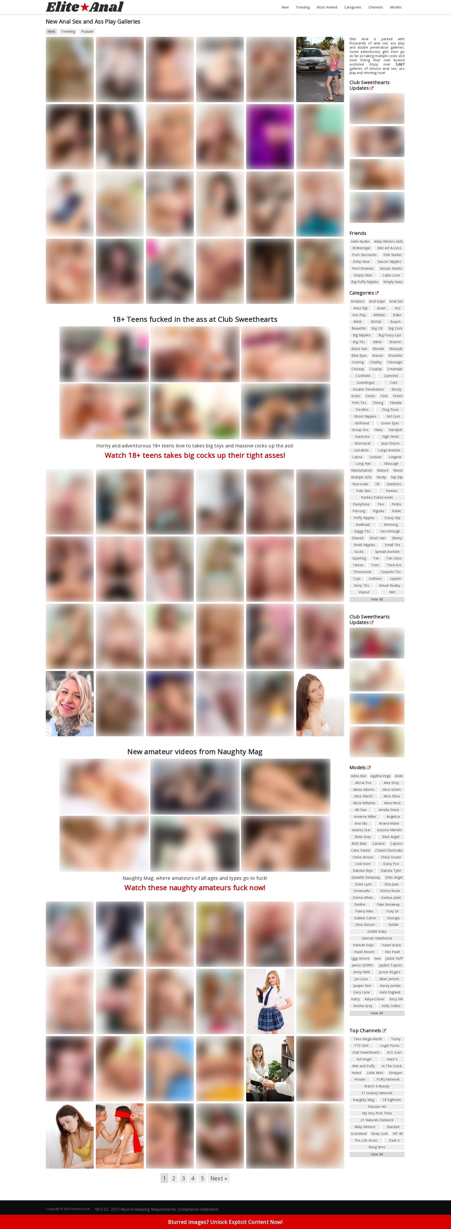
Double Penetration (368, 389)
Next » (218, 1178)
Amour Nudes (391, 268)
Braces (377, 355)
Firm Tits (359, 402)
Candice (379, 843)
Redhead (363, 524)
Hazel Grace (391, 945)
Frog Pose (390, 409)
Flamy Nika (364, 911)
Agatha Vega (380, 776)
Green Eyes (390, 423)
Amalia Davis (389, 809)
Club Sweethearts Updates (370, 85)
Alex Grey (391, 782)
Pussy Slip (392, 518)
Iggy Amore (360, 958)
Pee (381, 504)
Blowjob (396, 348)
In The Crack (392, 1066)
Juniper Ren (362, 985)
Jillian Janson (389, 979)
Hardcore (362, 436)
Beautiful (359, 328)
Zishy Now (361, 261)
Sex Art (257, 301)
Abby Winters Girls (388, 241)
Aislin (399, 776)
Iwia (377, 958)
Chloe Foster (391, 857)
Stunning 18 (111, 230)
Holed (231, 297)
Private (182, 960)
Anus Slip (361, 308)
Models (396, 7)
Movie (398, 470)
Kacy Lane (362, 992)
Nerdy (381, 477)
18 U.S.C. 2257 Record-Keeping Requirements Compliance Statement (156, 1209)
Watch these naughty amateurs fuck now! (194, 887)
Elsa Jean (392, 884)
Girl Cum (393, 416)
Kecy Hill (396, 999)
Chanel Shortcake (389, 850)
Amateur (358, 301)
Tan (376, 558)
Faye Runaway (388, 904)
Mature (383, 470)
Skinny (397, 538)
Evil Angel (283, 162)
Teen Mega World (65, 162)
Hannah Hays (363, 945)
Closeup (357, 369)
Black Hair (359, 348)
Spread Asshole (387, 551)
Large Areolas (389, 450)
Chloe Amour (363, 857)
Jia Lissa (361, 979)
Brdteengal (361, 248)
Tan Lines (394, 558)
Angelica (393, 816)
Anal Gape (377, 301)
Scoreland (310, 964)
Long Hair (363, 463)
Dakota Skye (363, 870)
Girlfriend (362, 423)
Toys (357, 578)
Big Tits (359, 342)
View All (377, 599)
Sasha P (180, 595)
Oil (377, 484)
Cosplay (375, 369)
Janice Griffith (362, 965)
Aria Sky (361, 823)
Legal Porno (111, 95)
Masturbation (362, 470)
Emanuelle (362, 890)
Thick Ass (393, 565)
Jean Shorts (390, 443)
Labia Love (391, 275)
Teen (375, 565)
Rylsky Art (234, 729)
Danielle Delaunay (365, 877)
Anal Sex (396, 301)
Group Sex (360, 429)
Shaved (357, 538)
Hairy (378, 429)
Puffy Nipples (364, 518)
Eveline (359, 904)
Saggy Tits (362, 531)
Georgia (393, 918)
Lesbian (375, 457)
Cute (393, 382)
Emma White (363, 897)
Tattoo (358, 565)
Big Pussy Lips (389, 335)
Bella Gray (363, 836)
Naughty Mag (262, 595)
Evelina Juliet (391, 897)
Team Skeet (111, 1166)
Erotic (356, 396)
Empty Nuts (363, 275)
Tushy (396, 1039)
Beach (395, 321)
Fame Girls (260, 95)
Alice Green (392, 789)
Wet (392, 592)
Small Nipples (364, 545)
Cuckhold (363, 375)
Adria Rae (358, 776)
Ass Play (359, 315)
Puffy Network (388, 1079)
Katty (355, 999)
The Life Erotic (366, 1140)
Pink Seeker (392, 254)
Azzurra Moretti (389, 830)
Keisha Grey (363, 1006)
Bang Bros (160, 230)
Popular (87, 31)
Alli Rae (360, 809)
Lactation (361, 450)
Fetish (398, 396)
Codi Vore (363, 863)
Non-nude (360, 484)
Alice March (363, 796)
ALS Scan (333, 162)
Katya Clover (375, 999)
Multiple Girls (361, 477)
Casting (358, 362)
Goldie (394, 924)
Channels (376, 7)
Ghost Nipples (365, 416)
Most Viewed (327, 7)
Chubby (375, 362)
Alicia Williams (364, 803)
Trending (303, 7)
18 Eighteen (391, 1099)
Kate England (390, 992)
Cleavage (395, 362)
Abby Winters (365, 1126)
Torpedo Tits (390, 572)
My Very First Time (377, 1113)
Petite (396, 504)
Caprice (396, 843)
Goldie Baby (376, 931)
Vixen (78, 95)
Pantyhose (361, 504)
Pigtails (378, 511)
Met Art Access (389, 248)
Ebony (396, 389)
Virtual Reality (389, 585)
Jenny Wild (362, 972)
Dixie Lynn (363, 884)
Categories (353, 7)
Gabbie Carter (365, 918)
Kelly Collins (391, 1006)
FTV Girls (83, 960)
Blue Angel (390, 836)
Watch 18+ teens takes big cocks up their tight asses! (195, 455)
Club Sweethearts (115, 662)
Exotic (370, 396)
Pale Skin (363, 490)
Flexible (396, 402)
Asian (381, 308)
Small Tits (392, 545)
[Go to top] (438, 1214)
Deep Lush (379, 1133)
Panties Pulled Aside (377, 497)
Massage (391, 463)
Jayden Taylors (390, 965)
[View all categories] (225, 1198)
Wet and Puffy (363, 1066)
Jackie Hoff (394, 958)
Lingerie (395, 457)
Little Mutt (375, 1072)
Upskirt (395, 578)
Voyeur (364, 592)
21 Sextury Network (377, 1093)
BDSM (376, 321)
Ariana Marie (389, 823)
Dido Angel (394, 877)
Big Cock (395, 328)
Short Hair (378, 538)
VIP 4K (331, 297)
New (285, 7)
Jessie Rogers (389, 972)
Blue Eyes (359, 355)
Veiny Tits (361, 585)
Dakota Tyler (391, 870)
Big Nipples (362, 335)
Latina (357, 457)
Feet (384, 396)
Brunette (395, 355)
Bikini (377, 342)
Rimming (391, 524)
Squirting (359, 558)
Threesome (362, 572)
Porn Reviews (363, 268)
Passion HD (377, 1106)
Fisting (378, 402)
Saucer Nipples (389, 261)
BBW (358, 321)
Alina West (392, 803)
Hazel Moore (364, 952)
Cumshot (391, 375)
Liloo (128, 960)
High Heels (390, 436)
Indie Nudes (360, 241)
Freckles (362, 409)
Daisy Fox (391, 863)
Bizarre (395, 342)
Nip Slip (397, 477)
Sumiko (280, 297)
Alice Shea (392, 796)
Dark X (394, 1140)
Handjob (395, 429)
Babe (397, 315)
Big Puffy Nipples (364, 281)
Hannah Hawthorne (377, 938)
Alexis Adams (363, 789)
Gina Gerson (365, 924)
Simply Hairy (393, 281)
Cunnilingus (365, 382)
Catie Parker (361, 850)
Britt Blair (359, 843)
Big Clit (377, 328)
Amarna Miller (365, 816)
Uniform (375, 578)
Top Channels (365, 1030)
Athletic (379, 315)
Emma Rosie (390, 890)
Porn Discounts (364, 254)
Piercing (359, 511)
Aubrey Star (361, 830)
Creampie (394, 369)
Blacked (393, 1126)
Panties (392, 490)
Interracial (362, 443)
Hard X (392, 1059)
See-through (390, 531)
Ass (397, 308)
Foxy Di (392, 911)
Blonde (378, 348)
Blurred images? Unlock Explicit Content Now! (225, 1221)
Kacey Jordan (390, 985)
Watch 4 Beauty (376, 1086)
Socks (359, 551)
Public (396, 511)
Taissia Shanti (210, 658)
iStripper (395, 1072)
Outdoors (394, 484)
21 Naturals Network (377, 1120)
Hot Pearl (392, 952)
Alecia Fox (363, 782)
